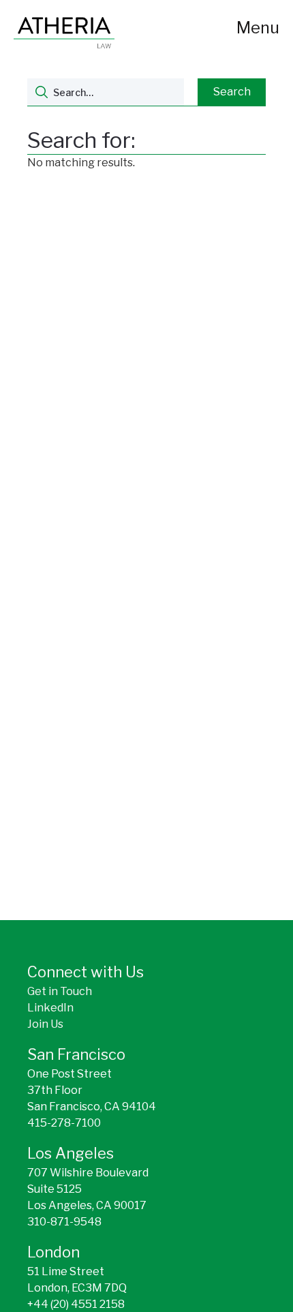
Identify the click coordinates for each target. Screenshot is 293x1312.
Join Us (45, 1024)
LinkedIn (50, 1007)
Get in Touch (59, 991)
